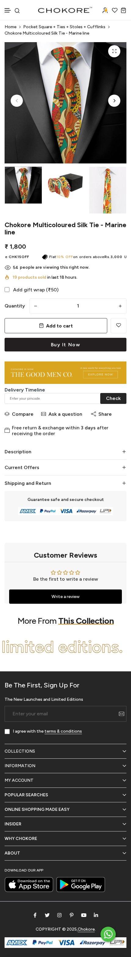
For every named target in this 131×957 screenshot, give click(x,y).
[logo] (65, 10)
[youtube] (84, 915)
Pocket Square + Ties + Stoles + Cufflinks (64, 26)
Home (10, 26)
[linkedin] (96, 915)
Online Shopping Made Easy (37, 809)
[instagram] (59, 915)
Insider (13, 824)
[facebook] (35, 915)
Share (105, 414)
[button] (8, 10)
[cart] (123, 10)
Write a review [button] (65, 596)
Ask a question (65, 414)
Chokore (86, 929)
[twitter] (47, 915)
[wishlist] (115, 10)
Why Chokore (21, 838)
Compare (23, 414)
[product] (114, 51)
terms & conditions (63, 731)
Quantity (15, 306)
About (12, 853)
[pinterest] (72, 915)
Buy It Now (65, 345)
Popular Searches (26, 795)
